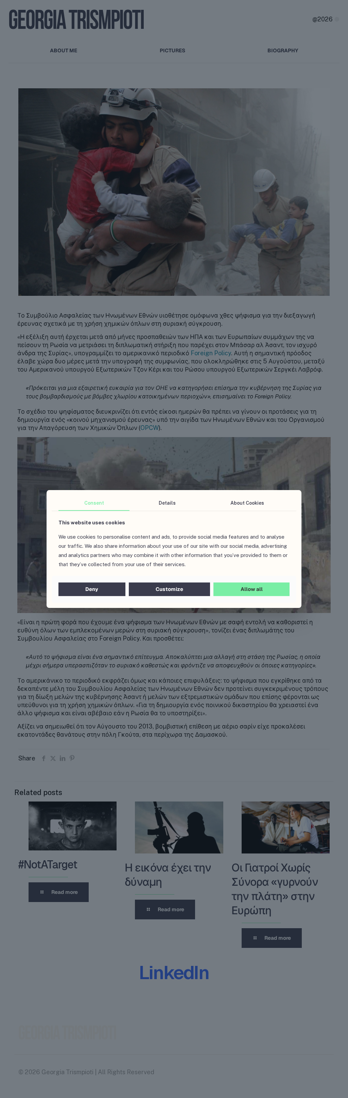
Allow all (252, 589)
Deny (91, 589)
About (247, 503)
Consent (94, 503)
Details (167, 503)
